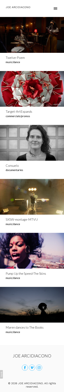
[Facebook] (25, 368)
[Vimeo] (32, 368)
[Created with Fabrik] (1, 374)
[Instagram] (39, 368)
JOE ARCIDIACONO (32, 355)
